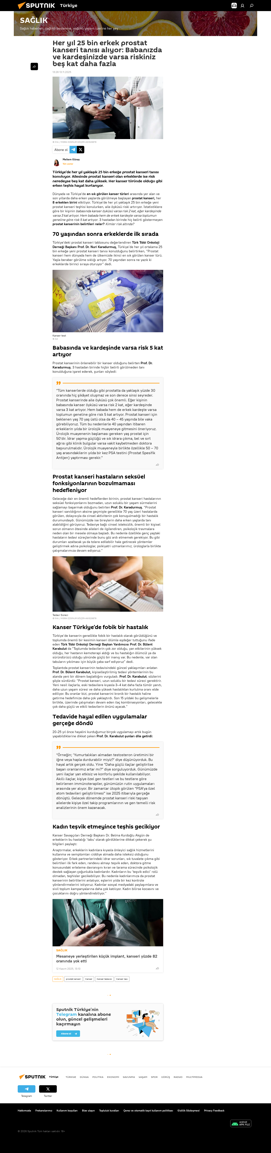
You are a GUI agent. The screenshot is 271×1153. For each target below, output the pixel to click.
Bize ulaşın (88, 1110)
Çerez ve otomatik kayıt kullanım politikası (148, 1110)
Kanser (88, 979)
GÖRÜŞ (165, 1077)
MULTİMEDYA (194, 1077)
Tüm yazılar (68, 164)
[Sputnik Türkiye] (38, 10)
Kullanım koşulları (67, 1110)
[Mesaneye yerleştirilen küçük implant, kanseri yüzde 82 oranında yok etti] (108, 922)
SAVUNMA (129, 1077)
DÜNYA (84, 1077)
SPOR (154, 1077)
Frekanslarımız (43, 1110)
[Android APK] (240, 1124)
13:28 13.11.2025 (62, 72)
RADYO (178, 1077)
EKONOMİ (113, 1077)
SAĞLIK (61, 950)
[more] (157, 464)
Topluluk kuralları (109, 1110)
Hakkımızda (24, 1110)
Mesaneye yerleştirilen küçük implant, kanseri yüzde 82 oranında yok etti (106, 958)
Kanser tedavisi (104, 979)
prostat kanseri (73, 979)
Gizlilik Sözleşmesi (189, 1110)
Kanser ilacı (122, 979)
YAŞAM (143, 1077)
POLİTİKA (97, 1077)
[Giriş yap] (242, 5)
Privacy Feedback (214, 1110)
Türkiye (71, 1077)
